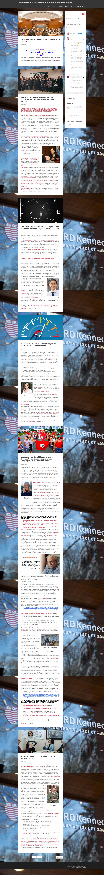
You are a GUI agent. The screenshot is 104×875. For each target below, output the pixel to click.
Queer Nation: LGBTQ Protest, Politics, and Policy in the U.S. (40, 708)
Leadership (42, 305)
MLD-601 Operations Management (35, 839)
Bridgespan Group (35, 297)
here (40, 56)
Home (44, 6)
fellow (44, 167)
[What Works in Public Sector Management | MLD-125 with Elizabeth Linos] (40, 327)
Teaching (54, 6)
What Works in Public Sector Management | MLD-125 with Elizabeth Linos (39, 345)
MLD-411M (36, 156)
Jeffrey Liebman (50, 765)
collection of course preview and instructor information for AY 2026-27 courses (40, 51)
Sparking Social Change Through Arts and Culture (37, 707)
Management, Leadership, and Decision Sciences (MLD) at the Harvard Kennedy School (45, 2)
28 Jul (71, 39)
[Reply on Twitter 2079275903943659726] (71, 89)
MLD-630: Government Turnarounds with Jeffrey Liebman (38, 757)
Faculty (48, 6)
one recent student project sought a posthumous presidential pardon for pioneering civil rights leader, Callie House (40, 684)
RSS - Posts (69, 124)
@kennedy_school (73, 77)
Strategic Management (34, 305)
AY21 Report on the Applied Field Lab (35, 181)
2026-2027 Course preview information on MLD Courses (40, 40)
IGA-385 (24, 712)
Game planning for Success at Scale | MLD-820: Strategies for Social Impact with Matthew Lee (40, 228)
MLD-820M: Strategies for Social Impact (35, 249)
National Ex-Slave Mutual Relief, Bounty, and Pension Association (33, 687)
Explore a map (26, 833)
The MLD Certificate (68, 6)
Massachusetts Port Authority (28, 177)
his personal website (30, 296)
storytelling (23, 590)
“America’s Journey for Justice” (26, 639)
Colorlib (76, 867)
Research (61, 6)
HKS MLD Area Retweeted (75, 74)
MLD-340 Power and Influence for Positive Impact (34, 705)
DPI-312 (24, 707)
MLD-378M (37, 575)
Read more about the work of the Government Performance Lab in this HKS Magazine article (41, 832)
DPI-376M (25, 708)
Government (36, 387)
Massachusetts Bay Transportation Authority (29, 176)
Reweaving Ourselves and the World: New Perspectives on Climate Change (43, 715)
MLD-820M (29, 271)
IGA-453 (24, 715)
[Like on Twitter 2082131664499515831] (75, 71)
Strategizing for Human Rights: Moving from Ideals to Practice (40, 712)
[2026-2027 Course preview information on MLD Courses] (40, 23)
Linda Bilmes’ (27, 158)
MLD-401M (23, 188)
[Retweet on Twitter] (69, 74)
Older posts (59, 857)
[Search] (83, 14)
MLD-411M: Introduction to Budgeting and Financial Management (35, 136)
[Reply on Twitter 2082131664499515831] (71, 71)
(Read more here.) (32, 689)
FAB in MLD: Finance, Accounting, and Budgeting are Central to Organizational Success (37, 99)
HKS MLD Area (73, 38)
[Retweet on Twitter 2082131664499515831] (73, 71)
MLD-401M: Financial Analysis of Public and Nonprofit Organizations (35, 115)
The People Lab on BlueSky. (33, 418)
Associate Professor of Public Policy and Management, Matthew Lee (38, 240)
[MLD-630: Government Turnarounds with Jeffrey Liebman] (40, 741)
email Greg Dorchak (31, 191)
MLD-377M (30, 575)
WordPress (84, 867)
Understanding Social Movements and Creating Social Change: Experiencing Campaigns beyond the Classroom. (37, 459)
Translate (75, 20)
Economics (43, 387)
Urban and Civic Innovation (49, 305)
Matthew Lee (24, 289)
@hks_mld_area (79, 38)
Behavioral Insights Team (27, 400)
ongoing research (44, 245)
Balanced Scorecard (25, 150)
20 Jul (79, 77)
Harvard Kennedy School (79, 6)
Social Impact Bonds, (53, 776)
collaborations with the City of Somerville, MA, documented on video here (39, 180)
